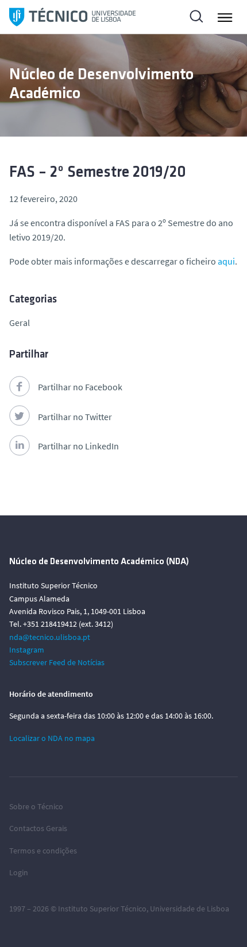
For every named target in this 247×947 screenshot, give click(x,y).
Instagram (26, 650)
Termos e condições (43, 850)
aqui (226, 261)
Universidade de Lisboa (189, 908)
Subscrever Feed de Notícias (57, 662)
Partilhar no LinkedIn (78, 446)
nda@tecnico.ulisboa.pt (49, 637)
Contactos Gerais (38, 828)
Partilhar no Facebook (80, 387)
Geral (19, 322)
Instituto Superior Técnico (102, 908)
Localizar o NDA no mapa (52, 738)
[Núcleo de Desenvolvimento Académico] (72, 17)
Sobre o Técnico (36, 806)
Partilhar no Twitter (75, 416)
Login (18, 872)
